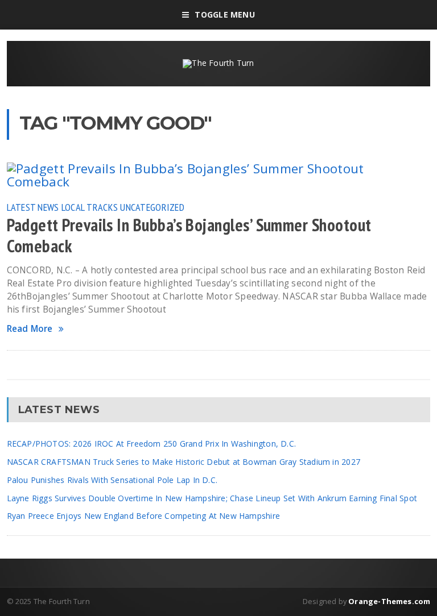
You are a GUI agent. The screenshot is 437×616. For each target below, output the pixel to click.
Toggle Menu (224, 14)
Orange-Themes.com (389, 601)
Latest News (33, 207)
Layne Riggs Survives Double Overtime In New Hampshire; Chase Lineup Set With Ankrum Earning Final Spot (212, 498)
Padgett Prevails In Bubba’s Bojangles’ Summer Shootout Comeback (189, 235)
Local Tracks (89, 207)
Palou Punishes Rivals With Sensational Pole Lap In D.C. (112, 480)
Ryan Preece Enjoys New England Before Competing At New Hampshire (143, 515)
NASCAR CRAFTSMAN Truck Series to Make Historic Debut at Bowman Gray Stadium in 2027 (183, 461)
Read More (30, 328)
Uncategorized (152, 207)
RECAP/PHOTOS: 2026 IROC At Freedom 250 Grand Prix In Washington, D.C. (151, 443)
